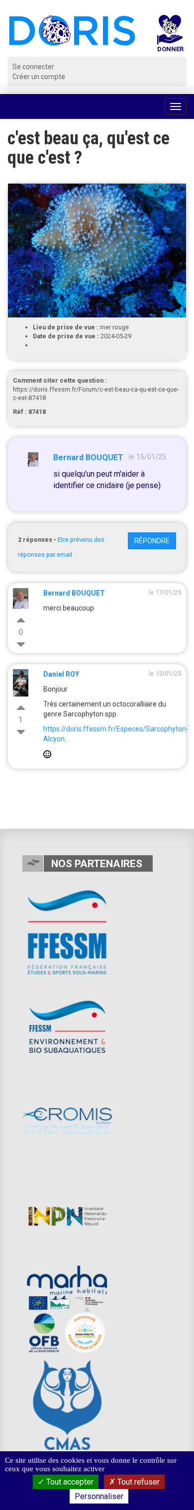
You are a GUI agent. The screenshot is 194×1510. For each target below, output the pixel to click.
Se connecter (33, 67)
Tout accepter (69, 1482)
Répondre (152, 541)
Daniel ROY (61, 674)
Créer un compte (38, 77)
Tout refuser (137, 1482)
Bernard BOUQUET (88, 457)
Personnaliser (99, 1496)
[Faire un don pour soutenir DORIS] (170, 36)
